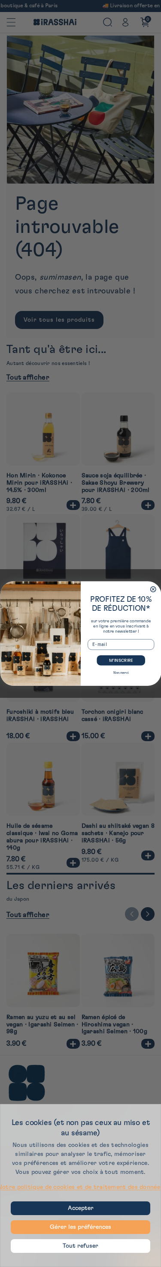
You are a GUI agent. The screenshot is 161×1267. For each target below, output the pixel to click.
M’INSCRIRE (121, 660)
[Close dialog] (153, 589)
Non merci (120, 673)
